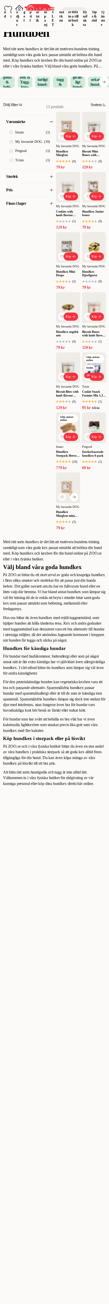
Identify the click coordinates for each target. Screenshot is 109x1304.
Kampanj (45, 14)
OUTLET (53, 14)
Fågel (25, 12)
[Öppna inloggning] (19, 9)
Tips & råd (94, 16)
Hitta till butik (75, 18)
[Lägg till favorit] (62, 136)
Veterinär (69, 12)
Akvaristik (38, 12)
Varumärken (61, 12)
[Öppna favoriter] (8, 9)
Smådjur (18, 14)
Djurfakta (85, 18)
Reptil (31, 12)
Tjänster (103, 18)
